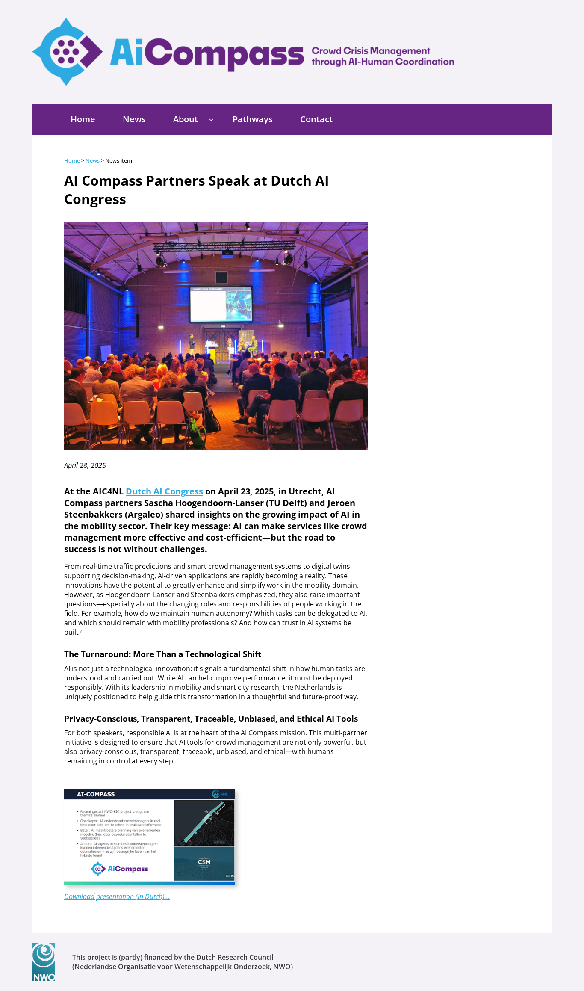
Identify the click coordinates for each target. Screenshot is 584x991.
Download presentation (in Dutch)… (117, 896)
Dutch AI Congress (164, 491)
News (93, 160)
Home (72, 160)
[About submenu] (211, 119)
